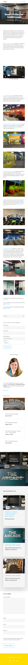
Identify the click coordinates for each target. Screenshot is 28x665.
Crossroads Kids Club (8, 95)
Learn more (5, 390)
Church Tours (8, 8)
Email (4, 624)
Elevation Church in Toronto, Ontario (11, 124)
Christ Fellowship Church (9, 171)
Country (5, 340)
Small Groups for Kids (18, 8)
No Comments (18, 20)
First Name (5, 325)
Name (5, 618)
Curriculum (14, 512)
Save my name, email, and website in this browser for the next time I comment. (13, 639)
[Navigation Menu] (24, 1)
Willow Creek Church (8, 43)
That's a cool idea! (14, 10)
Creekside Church (7, 248)
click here (5, 299)
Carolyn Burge (11, 20)
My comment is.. (7, 597)
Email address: (6, 336)
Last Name (5, 330)
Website (5, 630)
